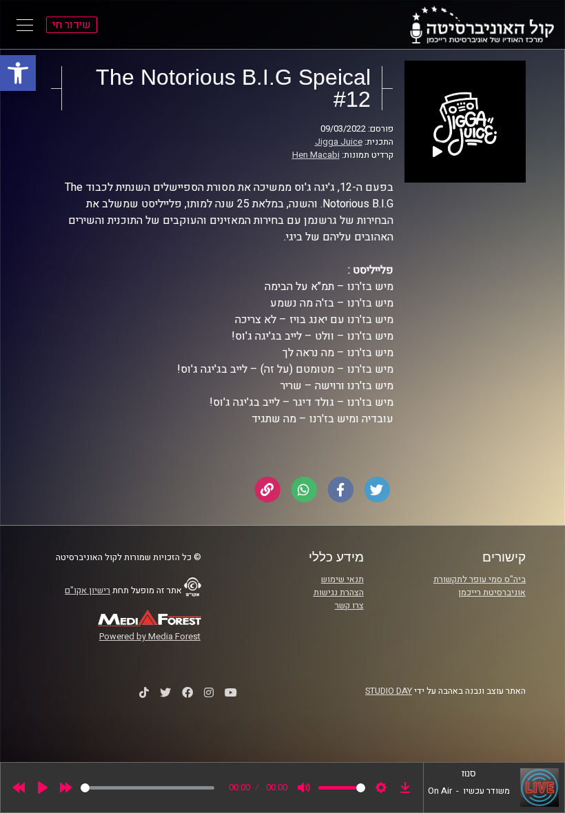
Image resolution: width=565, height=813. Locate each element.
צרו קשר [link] (349, 605)
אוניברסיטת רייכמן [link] (492, 592)
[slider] (147, 787)
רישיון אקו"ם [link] (87, 590)
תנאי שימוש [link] (342, 579)
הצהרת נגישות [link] (339, 592)
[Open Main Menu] (25, 25)
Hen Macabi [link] (316, 155)
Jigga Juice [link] (338, 142)
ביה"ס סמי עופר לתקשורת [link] (479, 579)
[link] (18, 73)
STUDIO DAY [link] (388, 691)
